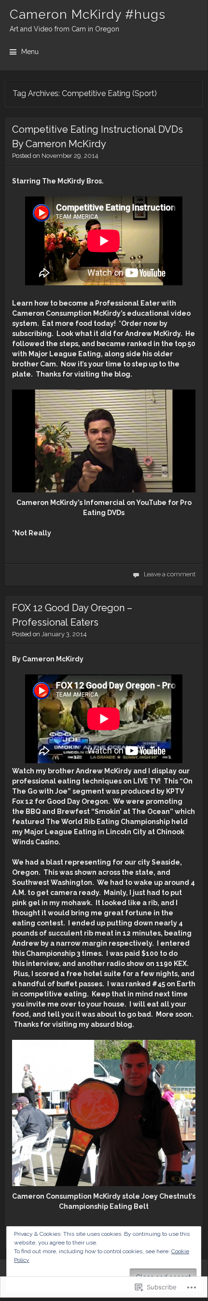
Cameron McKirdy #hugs (88, 14)
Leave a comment (169, 574)
